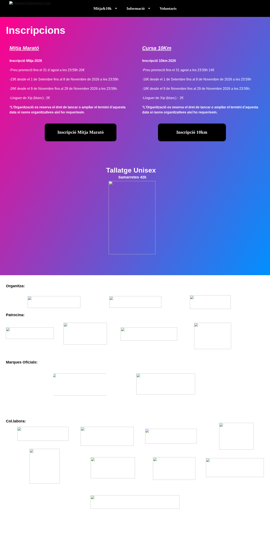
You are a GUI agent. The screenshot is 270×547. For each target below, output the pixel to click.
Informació (136, 8)
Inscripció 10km (191, 132)
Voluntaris (168, 8)
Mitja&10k (102, 8)
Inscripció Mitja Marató (80, 132)
